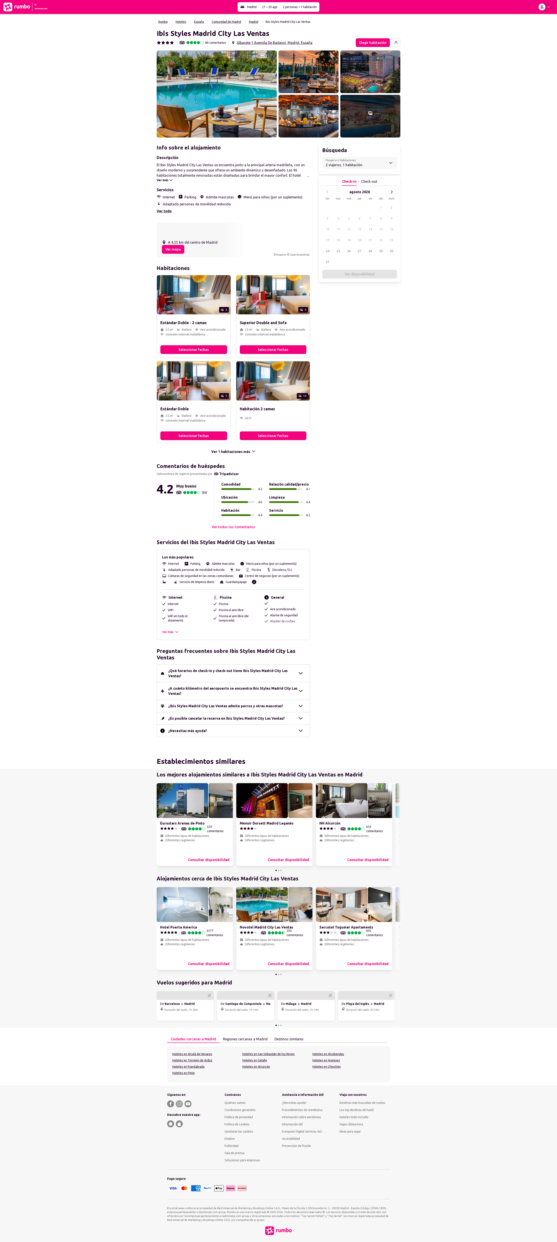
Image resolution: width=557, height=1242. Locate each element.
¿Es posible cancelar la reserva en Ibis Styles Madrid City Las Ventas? (226, 718)
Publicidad (231, 1146)
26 (349, 251)
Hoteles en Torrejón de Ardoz (192, 1060)
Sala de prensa (234, 1153)
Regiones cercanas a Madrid (245, 1039)
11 (338, 229)
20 (359, 240)
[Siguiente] (391, 192)
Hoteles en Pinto (183, 1073)
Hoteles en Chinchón (326, 1066)
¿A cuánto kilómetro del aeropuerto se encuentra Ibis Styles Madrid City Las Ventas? (232, 691)
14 (370, 229)
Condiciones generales (240, 1110)
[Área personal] (545, 7)
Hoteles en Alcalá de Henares (192, 1054)
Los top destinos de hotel (356, 1110)
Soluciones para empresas (242, 1160)
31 (327, 262)
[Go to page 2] (278, 870)
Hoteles (181, 21)
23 (391, 240)
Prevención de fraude (296, 1146)
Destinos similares (289, 1039)
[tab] (193, 1039)
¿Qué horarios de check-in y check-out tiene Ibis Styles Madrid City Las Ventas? (228, 673)
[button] (217, 93)
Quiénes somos (235, 1103)
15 (381, 229)
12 (349, 229)
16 (391, 229)
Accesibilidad (291, 1138)
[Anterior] (327, 192)
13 (359, 229)
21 (370, 240)
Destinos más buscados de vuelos (362, 1103)
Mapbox (281, 254)
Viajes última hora (351, 1124)
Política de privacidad (239, 1117)
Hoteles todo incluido (353, 1117)
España (199, 21)
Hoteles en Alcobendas (328, 1054)
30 (391, 251)
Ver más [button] (167, 632)
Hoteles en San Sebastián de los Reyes (268, 1054)
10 (327, 229)
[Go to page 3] (281, 870)
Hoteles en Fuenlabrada (188, 1066)
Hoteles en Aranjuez (326, 1060)
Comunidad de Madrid (226, 21)
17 (327, 240)
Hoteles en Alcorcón (256, 1066)
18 (338, 240)
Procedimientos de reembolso (302, 1110)
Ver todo (164, 211)
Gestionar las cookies (239, 1131)
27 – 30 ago (269, 7)
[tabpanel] (278, 1064)
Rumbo (163, 21)
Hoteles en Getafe (254, 1060)
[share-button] (396, 42)
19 (349, 240)
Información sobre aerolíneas (301, 1117)
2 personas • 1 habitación (300, 7)
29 (381, 251)
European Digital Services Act (302, 1131)
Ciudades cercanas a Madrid (193, 1039)
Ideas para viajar (350, 1131)
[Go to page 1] (276, 870)
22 (381, 240)
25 (338, 251)
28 (370, 251)
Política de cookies (237, 1124)
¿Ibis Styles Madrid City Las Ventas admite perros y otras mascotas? (225, 706)
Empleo (230, 1138)
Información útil (292, 1124)
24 (327, 251)
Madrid (252, 7)
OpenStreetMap (300, 254)
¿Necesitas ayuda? (294, 1103)
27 (359, 251)
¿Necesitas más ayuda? (187, 731)
